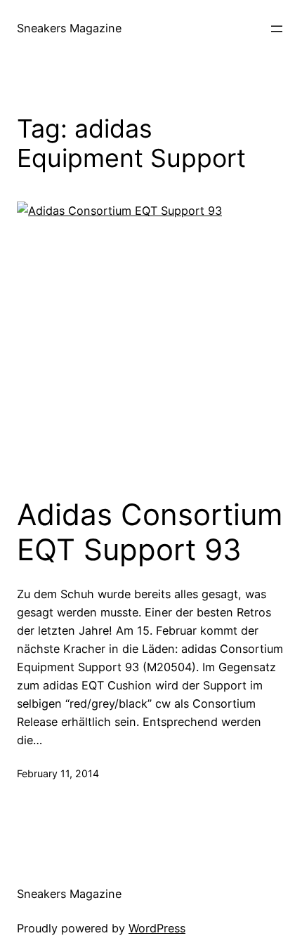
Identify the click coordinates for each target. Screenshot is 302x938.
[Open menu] (276, 28)
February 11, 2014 (58, 773)
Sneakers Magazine (69, 28)
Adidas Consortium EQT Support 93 (150, 532)
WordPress (157, 928)
